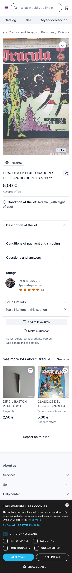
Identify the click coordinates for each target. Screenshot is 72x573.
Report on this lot (36, 437)
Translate (16, 162)
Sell (28, 20)
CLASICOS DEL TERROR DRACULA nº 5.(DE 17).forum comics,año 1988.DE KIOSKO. (53, 404)
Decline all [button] (52, 557)
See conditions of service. (22, 342)
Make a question (38, 330)
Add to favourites (39, 322)
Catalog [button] (10, 20)
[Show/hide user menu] (5, 8)
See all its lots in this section (26, 309)
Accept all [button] (18, 557)
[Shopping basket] (66, 7)
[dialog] (36, 536)
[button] (36, 225)
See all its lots (15, 302)
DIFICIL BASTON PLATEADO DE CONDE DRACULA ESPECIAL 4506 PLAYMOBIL (16, 404)
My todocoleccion (54, 20)
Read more (35, 519)
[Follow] (62, 44)
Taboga (11, 273)
